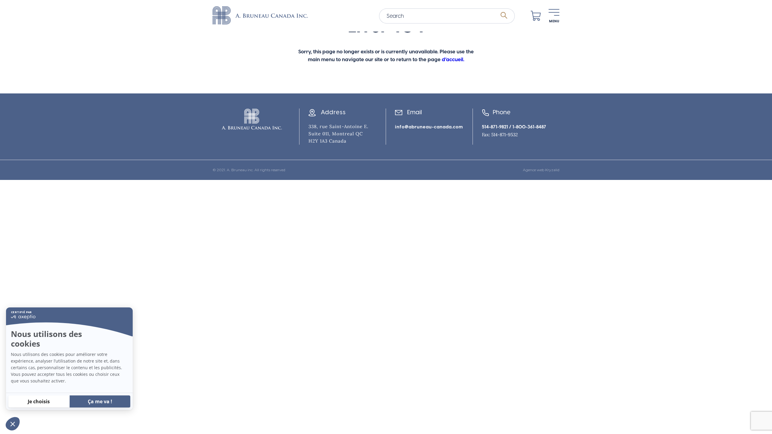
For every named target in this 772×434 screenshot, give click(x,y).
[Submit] (504, 15)
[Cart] (536, 16)
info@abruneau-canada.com (429, 127)
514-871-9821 (495, 127)
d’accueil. (453, 59)
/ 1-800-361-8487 (527, 127)
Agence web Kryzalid (541, 170)
